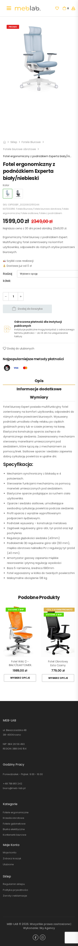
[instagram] (42, 937)
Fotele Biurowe (31, 142)
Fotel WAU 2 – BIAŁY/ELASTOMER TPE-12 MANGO (20, 663)
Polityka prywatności (15, 890)
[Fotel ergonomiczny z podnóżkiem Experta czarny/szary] (18, 194)
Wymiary (39, 397)
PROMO (13, 26)
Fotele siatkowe (29, 213)
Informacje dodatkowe (39, 389)
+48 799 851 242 (12, 783)
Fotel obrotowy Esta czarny (58, 663)
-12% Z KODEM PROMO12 (59, 609)
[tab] (39, 381)
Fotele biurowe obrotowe (19, 149)
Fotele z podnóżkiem (50, 213)
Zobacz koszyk (12, 858)
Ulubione (8, 864)
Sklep (13, 142)
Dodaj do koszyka (30, 309)
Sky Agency (47, 928)
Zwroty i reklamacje (15, 895)
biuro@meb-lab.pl (14, 788)
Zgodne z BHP (16, 609)
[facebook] (35, 937)
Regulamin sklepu (14, 884)
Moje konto (9, 852)
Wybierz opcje (20, 678)
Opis (39, 380)
